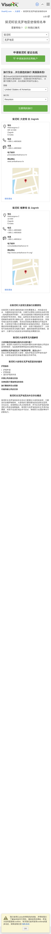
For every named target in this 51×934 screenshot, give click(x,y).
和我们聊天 (34, 27)
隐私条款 (26, 924)
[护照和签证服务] (9, 4)
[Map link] (25, 181)
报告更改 (8, 199)
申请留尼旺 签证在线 (25, 52)
